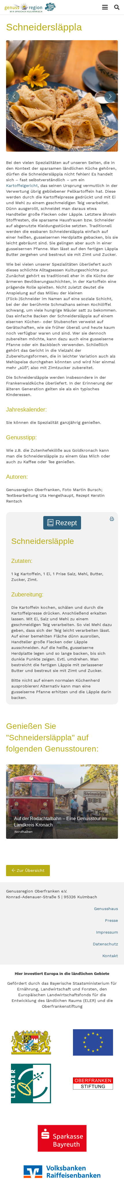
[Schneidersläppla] (62, 96)
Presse (111, 920)
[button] (105, 7)
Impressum (107, 932)
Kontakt (110, 955)
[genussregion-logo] (30, 7)
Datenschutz (105, 944)
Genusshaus (106, 908)
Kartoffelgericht (22, 185)
